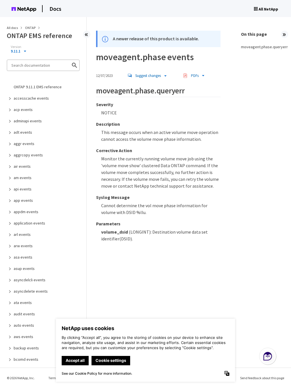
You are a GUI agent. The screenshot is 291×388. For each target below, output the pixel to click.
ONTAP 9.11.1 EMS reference (38, 86)
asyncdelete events (31, 291)
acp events (23, 109)
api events (23, 189)
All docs (12, 28)
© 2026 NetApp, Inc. (21, 378)
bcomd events (26, 359)
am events (23, 177)
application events (29, 223)
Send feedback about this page (262, 378)
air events (22, 166)
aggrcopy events (28, 155)
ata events (23, 302)
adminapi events (28, 120)
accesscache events (31, 98)
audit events (24, 313)
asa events (23, 257)
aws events (23, 336)
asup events (24, 268)
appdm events (26, 211)
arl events (22, 234)
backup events (26, 348)
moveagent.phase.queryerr (262, 46)
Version (16, 47)
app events (23, 200)
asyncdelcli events (29, 279)
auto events (24, 325)
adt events (23, 132)
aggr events (24, 143)
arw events (23, 245)
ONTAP (30, 28)
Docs (55, 8)
